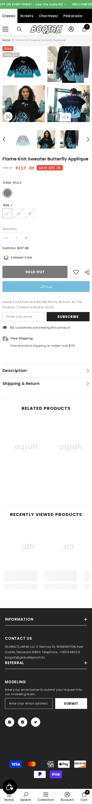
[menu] (5, 29)
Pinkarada (72, 15)
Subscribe (68, 316)
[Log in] (71, 29)
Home (6, 40)
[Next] (88, 139)
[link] (23, 479)
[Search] (19, 29)
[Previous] (4, 139)
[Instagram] (9, 722)
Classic (8, 15)
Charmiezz (48, 15)
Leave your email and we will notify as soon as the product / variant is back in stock (42, 304)
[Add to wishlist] (76, 272)
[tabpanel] (23, 84)
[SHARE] (86, 272)
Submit (71, 703)
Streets (26, 15)
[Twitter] (35, 722)
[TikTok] (22, 722)
